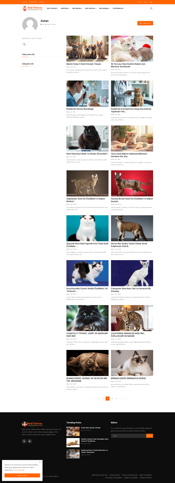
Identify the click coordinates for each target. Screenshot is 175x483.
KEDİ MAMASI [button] (104, 8)
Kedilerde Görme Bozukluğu (80, 109)
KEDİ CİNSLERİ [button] (52, 8)
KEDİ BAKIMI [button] (76, 8)
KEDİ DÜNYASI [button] (90, 8)
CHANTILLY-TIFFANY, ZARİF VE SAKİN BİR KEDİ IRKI (87, 334)
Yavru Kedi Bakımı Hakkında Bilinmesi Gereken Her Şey (129, 155)
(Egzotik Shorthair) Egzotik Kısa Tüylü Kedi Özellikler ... (87, 244)
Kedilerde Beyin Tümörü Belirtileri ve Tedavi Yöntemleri (94, 451)
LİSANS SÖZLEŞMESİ (131, 478)
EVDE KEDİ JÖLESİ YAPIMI (90, 428)
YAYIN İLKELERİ (114, 475)
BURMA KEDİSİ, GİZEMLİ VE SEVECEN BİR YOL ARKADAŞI (86, 379)
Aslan (68, 67)
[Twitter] (24, 441)
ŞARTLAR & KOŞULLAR (99, 475)
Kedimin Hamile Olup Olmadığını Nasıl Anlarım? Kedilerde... (94, 440)
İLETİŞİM (24, 2)
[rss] (29, 441)
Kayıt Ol (145, 2)
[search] (151, 8)
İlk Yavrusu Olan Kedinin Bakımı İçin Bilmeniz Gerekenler (128, 65)
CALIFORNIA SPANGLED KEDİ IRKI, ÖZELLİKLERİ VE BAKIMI (128, 334)
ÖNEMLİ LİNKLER (146, 478)
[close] (40, 462)
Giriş (139, 2)
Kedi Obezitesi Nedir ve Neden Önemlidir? (87, 154)
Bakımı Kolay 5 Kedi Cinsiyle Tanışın (83, 64)
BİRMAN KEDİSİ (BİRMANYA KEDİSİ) (128, 378)
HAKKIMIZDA (33, 2)
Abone (149, 436)
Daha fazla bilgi (19, 470)
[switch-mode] (151, 2)
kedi (82, 430)
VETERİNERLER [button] (118, 8)
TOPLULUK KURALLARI (129, 475)
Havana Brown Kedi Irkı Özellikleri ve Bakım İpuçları (132, 200)
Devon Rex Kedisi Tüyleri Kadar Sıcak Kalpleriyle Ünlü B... (129, 244)
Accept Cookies (22, 475)
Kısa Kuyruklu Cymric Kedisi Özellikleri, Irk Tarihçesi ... (87, 289)
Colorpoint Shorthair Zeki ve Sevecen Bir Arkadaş (131, 289)
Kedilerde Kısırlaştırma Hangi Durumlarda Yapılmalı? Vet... (131, 110)
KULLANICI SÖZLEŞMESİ (113, 478)
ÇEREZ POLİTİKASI (145, 475)
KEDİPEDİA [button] (64, 8)
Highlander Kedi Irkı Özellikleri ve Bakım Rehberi (85, 200)
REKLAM (41, 2)
